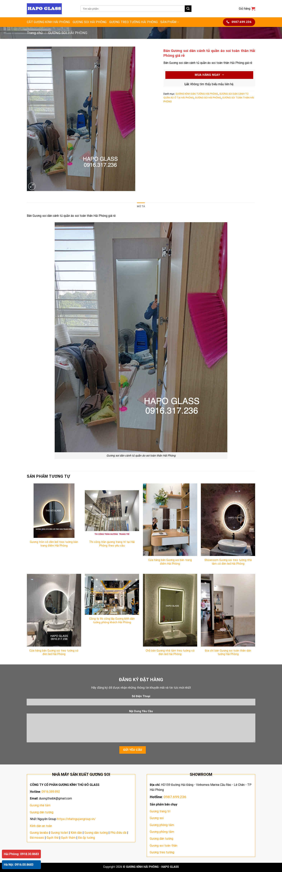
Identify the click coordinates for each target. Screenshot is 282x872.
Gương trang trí (160, 811)
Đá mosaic (37, 837)
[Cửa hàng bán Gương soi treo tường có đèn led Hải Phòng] (54, 610)
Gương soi (157, 818)
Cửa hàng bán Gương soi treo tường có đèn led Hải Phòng (53, 652)
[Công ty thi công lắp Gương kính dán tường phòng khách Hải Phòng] (112, 594)
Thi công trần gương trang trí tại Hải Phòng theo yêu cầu (112, 543)
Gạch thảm (68, 837)
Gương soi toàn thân (163, 845)
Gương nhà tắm (40, 805)
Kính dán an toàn (41, 826)
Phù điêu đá (118, 832)
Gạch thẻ (53, 837)
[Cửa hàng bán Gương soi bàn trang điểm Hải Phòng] (170, 519)
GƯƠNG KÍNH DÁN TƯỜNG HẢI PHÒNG (197, 93)
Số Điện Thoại (141, 696)
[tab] (141, 206)
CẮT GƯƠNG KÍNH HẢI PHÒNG (48, 22)
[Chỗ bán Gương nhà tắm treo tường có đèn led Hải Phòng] (170, 610)
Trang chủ (35, 33)
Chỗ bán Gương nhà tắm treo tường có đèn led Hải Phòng (170, 652)
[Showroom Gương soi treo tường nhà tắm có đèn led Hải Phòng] (228, 519)
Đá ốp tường (86, 837)
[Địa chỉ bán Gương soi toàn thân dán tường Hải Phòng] (228, 610)
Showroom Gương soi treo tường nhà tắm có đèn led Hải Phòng (228, 561)
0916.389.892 (51, 792)
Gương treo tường (162, 852)
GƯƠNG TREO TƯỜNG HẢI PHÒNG (133, 22)
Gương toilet (59, 832)
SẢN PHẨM (168, 22)
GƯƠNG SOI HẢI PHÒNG (90, 22)
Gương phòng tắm (162, 825)
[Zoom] (32, 186)
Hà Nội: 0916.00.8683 (18, 864)
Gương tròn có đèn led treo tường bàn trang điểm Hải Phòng (54, 543)
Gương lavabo (39, 832)
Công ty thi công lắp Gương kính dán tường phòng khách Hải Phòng (112, 620)
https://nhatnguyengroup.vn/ (76, 819)
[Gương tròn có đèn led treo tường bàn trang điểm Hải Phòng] (54, 510)
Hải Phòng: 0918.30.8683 (21, 854)
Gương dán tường (41, 812)
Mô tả (141, 206)
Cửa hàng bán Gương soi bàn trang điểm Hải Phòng (170, 561)
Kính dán (76, 832)
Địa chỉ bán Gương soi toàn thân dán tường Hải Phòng (228, 652)
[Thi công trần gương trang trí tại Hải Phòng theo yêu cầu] (112, 510)
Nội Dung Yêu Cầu (141, 711)
